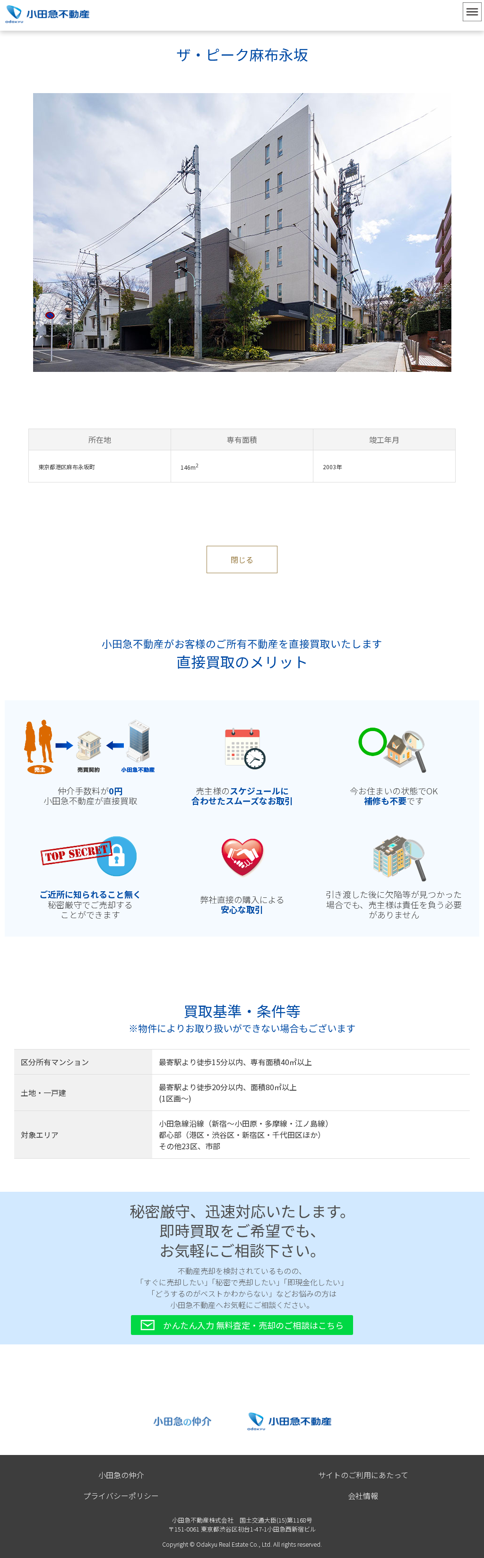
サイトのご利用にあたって (363, 1475)
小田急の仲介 (121, 1475)
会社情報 (363, 1495)
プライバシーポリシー (121, 1495)
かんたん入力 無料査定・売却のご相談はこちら (253, 1325)
